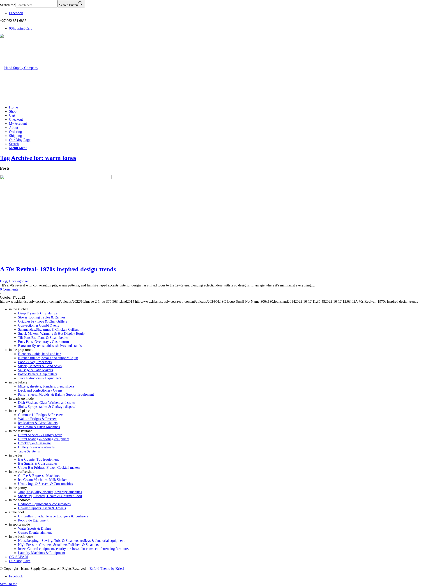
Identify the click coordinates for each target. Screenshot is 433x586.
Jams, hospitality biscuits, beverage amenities (50, 492)
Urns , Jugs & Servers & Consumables (45, 484)
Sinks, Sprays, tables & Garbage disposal (47, 406)
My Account (18, 123)
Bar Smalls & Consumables (37, 463)
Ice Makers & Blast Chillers (38, 423)
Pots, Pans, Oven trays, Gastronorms (44, 342)
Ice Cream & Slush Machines (39, 427)
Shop (12, 111)
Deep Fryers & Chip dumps (38, 313)
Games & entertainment (35, 532)
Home (13, 107)
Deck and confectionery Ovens (40, 390)
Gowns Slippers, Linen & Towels (42, 508)
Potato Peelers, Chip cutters (37, 374)
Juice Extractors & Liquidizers (39, 378)
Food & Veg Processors (35, 362)
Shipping (15, 136)
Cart (12, 115)
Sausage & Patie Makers (35, 370)
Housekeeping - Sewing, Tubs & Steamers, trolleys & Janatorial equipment (71, 540)
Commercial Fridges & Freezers (40, 415)
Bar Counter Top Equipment (38, 459)
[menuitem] (221, 144)
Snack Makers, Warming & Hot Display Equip (51, 333)
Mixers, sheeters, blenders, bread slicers (46, 386)
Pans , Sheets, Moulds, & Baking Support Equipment (56, 394)
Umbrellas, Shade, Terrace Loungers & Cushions (53, 516)
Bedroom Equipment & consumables (44, 504)
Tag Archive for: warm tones (38, 157)
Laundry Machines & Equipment (41, 553)
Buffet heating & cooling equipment (43, 439)
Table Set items (29, 451)
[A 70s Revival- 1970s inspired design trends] (56, 178)
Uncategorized (19, 281)
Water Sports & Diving (34, 528)
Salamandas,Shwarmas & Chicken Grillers (48, 329)
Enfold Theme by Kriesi (107, 568)
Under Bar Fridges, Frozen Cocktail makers (49, 467)
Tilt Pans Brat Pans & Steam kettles (43, 337)
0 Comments (9, 289)
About (13, 127)
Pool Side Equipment (33, 520)
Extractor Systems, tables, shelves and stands (50, 346)
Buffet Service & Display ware (40, 435)
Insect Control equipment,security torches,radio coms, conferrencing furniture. (73, 549)
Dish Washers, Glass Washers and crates (46, 402)
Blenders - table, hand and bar (39, 354)
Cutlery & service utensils (36, 447)
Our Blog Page (19, 140)
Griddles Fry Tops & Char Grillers (42, 321)
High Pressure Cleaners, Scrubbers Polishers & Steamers (58, 545)
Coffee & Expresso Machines (39, 476)
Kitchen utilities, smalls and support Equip (48, 358)
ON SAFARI (18, 557)
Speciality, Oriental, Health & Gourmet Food (50, 496)
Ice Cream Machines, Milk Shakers (43, 480)
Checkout (16, 119)
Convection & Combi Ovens (38, 325)
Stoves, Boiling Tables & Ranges (41, 317)
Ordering (15, 132)
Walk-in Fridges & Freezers (37, 419)
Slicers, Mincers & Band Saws (40, 366)
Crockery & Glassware (34, 443)
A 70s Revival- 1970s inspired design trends (58, 269)
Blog (3, 281)
